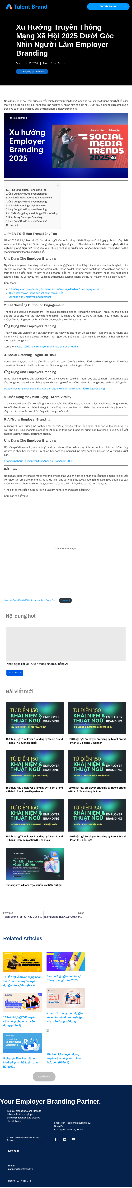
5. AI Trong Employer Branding (25, 217)
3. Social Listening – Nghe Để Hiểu (27, 205)
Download (65, 600)
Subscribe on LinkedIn (32, 71)
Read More (13, 673)
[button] (44, 1076)
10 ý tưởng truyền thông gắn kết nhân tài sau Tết (36, 293)
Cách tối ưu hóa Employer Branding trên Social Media (47, 346)
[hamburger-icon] (79, 6)
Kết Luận (14, 225)
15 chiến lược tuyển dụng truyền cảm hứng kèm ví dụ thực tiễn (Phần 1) (64, 1058)
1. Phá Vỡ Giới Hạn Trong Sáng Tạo (27, 190)
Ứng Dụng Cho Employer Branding (27, 193)
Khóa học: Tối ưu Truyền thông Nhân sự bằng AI (37, 663)
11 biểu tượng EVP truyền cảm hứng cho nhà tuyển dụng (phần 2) (19, 1021)
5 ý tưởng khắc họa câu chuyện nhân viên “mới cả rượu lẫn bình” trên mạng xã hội (54, 289)
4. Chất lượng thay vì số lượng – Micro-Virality (33, 213)
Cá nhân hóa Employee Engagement (30, 296)
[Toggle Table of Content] (54, 185)
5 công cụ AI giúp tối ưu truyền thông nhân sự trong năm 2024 (38, 461)
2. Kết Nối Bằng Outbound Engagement (30, 197)
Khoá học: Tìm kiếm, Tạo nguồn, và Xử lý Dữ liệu (33, 885)
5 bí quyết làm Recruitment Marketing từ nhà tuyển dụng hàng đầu (21, 1062)
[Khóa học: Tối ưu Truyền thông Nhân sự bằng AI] (66, 644)
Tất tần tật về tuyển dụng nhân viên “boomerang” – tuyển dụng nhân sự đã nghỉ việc (22, 981)
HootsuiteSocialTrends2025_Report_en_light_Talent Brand (30, 600)
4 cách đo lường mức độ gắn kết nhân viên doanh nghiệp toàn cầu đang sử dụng (65, 1017)
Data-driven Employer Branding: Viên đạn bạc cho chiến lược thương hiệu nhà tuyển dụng (54, 388)
